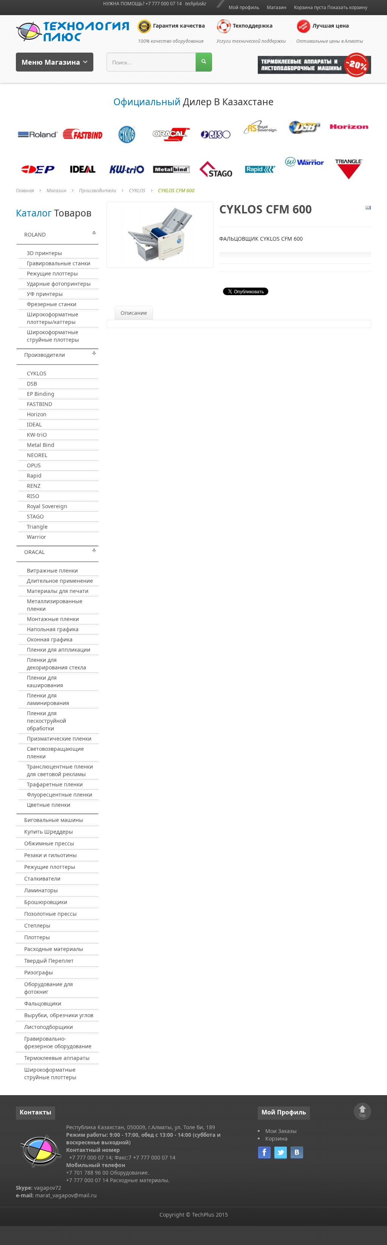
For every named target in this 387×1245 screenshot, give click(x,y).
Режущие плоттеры (52, 273)
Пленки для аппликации (58, 649)
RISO (33, 496)
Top (362, 1115)
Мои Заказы (281, 1131)
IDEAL (34, 424)
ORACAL (34, 552)
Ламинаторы (41, 890)
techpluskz (195, 3)
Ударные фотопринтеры (59, 283)
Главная (25, 190)
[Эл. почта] (368, 206)
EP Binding (40, 393)
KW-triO (37, 434)
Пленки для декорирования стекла (56, 663)
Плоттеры (37, 937)
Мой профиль (244, 7)
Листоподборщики (48, 1026)
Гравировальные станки (58, 263)
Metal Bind (40, 444)
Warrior (36, 536)
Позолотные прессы (50, 913)
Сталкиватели (42, 878)
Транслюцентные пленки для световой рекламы (60, 770)
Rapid (34, 475)
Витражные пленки (52, 570)
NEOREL (37, 455)
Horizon (36, 414)
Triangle (37, 526)
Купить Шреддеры (48, 831)
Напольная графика (53, 629)
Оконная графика (50, 639)
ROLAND (35, 234)
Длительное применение (60, 580)
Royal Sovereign (47, 506)
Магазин (276, 7)
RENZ (33, 485)
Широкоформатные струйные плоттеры (53, 335)
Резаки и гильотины (50, 855)
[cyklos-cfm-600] (160, 234)
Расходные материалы (53, 948)
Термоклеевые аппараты (57, 1057)
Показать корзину (347, 7)
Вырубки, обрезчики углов (58, 1015)
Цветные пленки (48, 804)
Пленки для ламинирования (48, 699)
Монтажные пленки (53, 618)
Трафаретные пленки (55, 784)
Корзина (276, 1138)
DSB (32, 383)
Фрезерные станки (51, 304)
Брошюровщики (45, 902)
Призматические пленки (59, 738)
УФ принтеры (45, 293)
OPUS (34, 465)
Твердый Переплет (49, 960)
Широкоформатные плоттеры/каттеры (52, 318)
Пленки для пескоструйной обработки (46, 721)
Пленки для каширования (45, 681)
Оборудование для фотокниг (48, 987)
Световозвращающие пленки (55, 752)
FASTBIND (39, 404)
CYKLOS (137, 190)
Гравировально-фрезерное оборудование (57, 1042)
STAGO (35, 516)
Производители (97, 190)
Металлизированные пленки (54, 605)
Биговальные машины (53, 819)
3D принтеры (44, 253)
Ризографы (38, 972)
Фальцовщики (42, 1003)
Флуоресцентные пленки (59, 794)
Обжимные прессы (49, 843)
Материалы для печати (57, 590)
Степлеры (37, 925)
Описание (134, 312)
